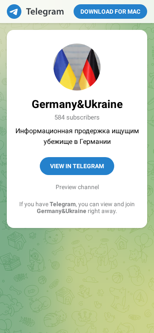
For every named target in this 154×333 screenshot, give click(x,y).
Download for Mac (110, 11)
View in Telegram (77, 166)
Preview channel (77, 187)
